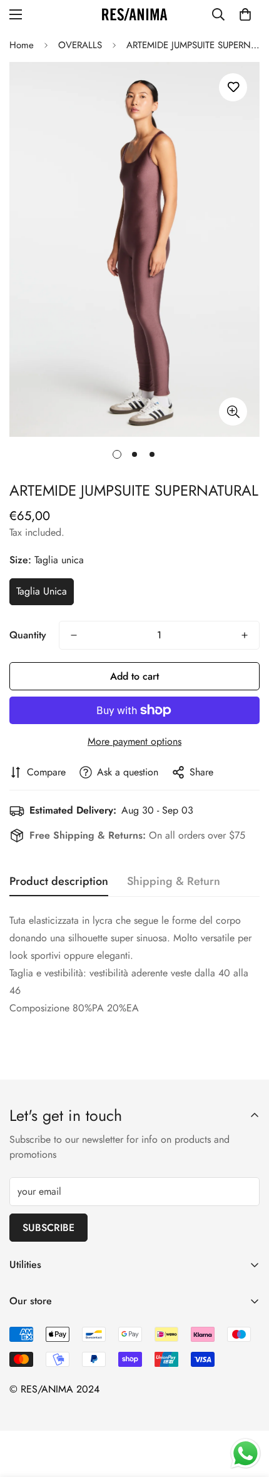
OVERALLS (80, 45)
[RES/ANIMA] (134, 15)
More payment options (134, 741)
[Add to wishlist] (233, 87)
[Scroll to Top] (246, 1410)
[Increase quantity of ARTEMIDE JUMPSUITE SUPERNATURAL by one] (244, 635)
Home (21, 45)
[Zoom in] (233, 411)
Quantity (27, 635)
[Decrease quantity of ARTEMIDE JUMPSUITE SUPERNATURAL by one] (73, 635)
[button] (245, 14)
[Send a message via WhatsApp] (245, 1453)
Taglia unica (41, 591)
